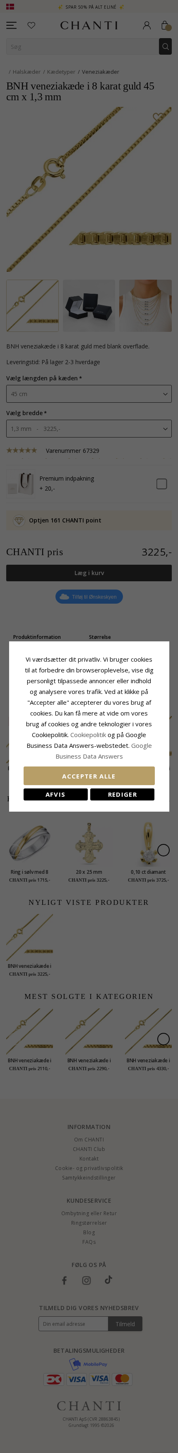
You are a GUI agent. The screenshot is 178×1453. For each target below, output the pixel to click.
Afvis (56, 794)
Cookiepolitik (88, 734)
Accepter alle (89, 776)
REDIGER (122, 794)
